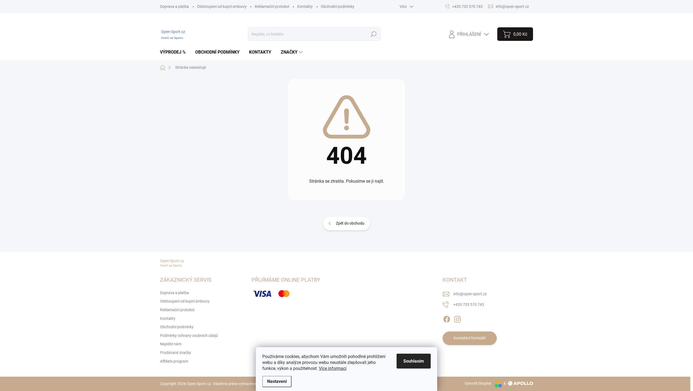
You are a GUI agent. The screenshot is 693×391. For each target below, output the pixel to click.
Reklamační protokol (272, 6)
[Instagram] (457, 318)
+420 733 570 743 (468, 304)
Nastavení (277, 381)
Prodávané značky (175, 352)
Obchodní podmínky (337, 6)
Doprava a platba (174, 6)
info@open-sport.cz (470, 294)
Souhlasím (413, 361)
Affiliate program (174, 361)
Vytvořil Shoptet (478, 383)
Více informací (332, 368)
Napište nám (170, 344)
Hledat (373, 34)
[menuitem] (175, 52)
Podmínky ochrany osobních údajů (189, 335)
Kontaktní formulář (470, 338)
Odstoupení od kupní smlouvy (222, 6)
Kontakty (305, 6)
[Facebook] (447, 318)
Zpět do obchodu (350, 223)
